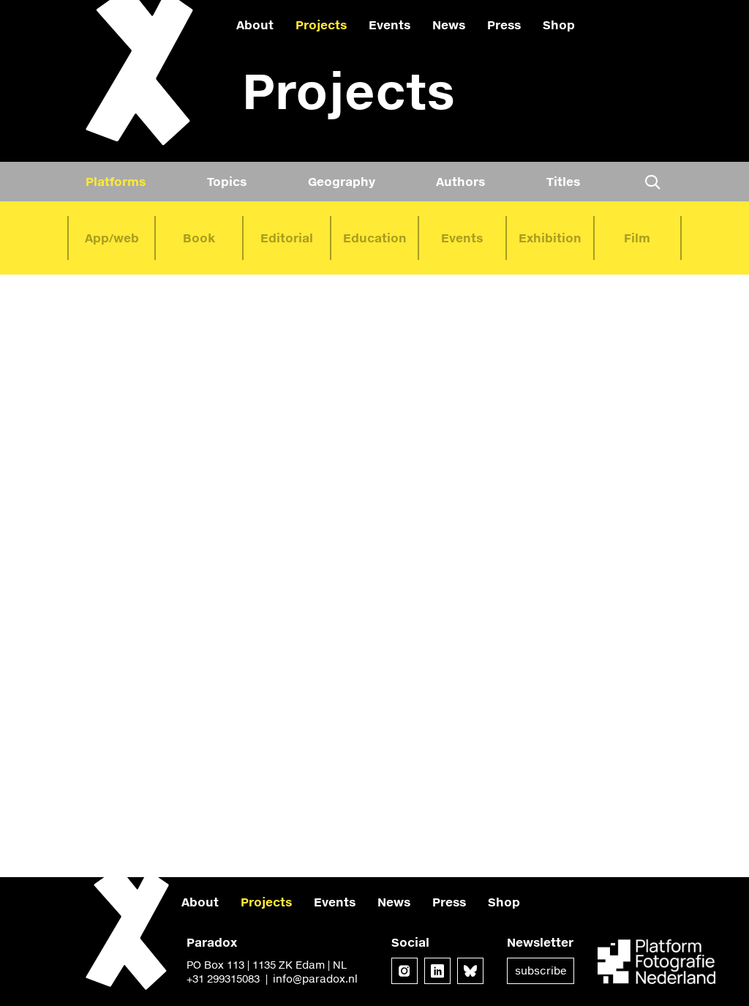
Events (389, 24)
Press (504, 24)
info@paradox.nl (315, 978)
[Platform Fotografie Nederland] (656, 963)
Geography (341, 181)
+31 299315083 (223, 978)
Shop (559, 24)
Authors (460, 181)
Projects (321, 24)
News (448, 24)
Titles (563, 181)
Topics (226, 181)
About (255, 24)
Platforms (116, 181)
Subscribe (540, 970)
